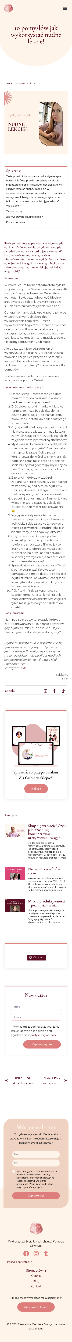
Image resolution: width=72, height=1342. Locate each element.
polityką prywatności (44, 1034)
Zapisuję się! (36, 1195)
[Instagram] (36, 1253)
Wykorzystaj (14, 211)
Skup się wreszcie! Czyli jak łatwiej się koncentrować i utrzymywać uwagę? (47, 831)
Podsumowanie (15, 222)
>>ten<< (10, 380)
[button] (65, 8)
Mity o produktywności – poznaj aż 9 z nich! (46, 903)
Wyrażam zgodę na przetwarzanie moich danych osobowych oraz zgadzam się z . (35, 1030)
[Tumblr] (46, 1253)
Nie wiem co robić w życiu (44, 871)
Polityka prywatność (19, 1262)
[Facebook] (26, 1253)
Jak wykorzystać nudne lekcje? (24, 217)
